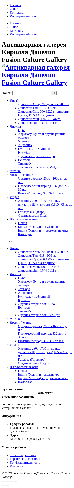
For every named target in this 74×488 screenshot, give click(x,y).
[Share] (7, 481)
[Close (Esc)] (3, 481)
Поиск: (7, 93)
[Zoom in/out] (15, 481)
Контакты (17, 12)
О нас (14, 9)
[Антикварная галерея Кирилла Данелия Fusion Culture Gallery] (37, 82)
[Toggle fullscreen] (11, 481)
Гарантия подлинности (26, 459)
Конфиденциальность (25, 462)
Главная (15, 5)
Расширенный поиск (24, 16)
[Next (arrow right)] (7, 485)
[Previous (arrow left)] (3, 485)
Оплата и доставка (23, 455)
